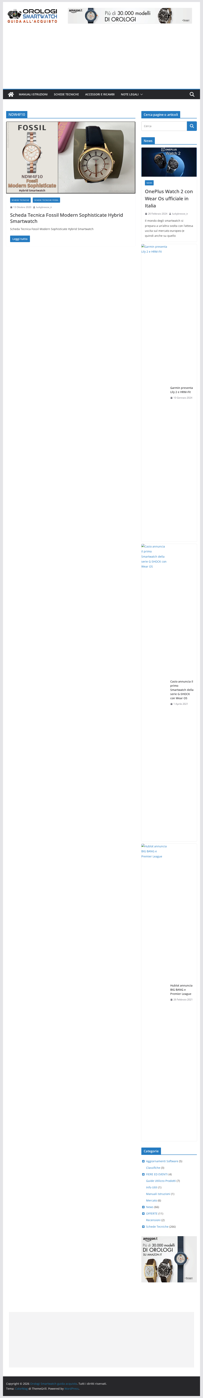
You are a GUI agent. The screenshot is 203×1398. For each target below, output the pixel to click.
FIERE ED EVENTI (157, 1174)
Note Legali (130, 94)
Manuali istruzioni (33, 94)
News (149, 182)
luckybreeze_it (44, 207)
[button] (141, 94)
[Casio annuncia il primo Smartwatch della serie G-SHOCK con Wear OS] (154, 692)
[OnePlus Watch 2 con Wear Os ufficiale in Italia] (169, 162)
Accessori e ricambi (100, 94)
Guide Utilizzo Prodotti (161, 1181)
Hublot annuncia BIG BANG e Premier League (181, 990)
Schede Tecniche (66, 94)
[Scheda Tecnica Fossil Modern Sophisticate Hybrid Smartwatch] (70, 158)
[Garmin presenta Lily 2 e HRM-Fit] (154, 393)
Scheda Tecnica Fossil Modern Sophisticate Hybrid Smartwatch (66, 218)
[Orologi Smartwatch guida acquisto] (11, 94)
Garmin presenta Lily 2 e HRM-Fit (181, 390)
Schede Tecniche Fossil (46, 200)
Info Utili (151, 1187)
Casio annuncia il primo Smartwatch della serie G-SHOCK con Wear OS (181, 690)
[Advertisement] (101, 59)
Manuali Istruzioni (158, 1194)
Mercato (151, 1200)
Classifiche (153, 1168)
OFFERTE (152, 1213)
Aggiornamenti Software (162, 1161)
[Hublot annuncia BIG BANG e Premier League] (154, 992)
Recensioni (153, 1220)
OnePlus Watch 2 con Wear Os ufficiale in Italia (169, 198)
